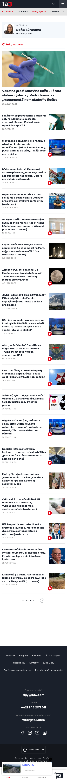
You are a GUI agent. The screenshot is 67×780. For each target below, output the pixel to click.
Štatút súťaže (53, 655)
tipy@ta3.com (33, 695)
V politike (54, 12)
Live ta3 (9, 12)
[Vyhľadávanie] (54, 4)
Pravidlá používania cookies (49, 670)
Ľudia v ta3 (48, 663)
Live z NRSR (22, 12)
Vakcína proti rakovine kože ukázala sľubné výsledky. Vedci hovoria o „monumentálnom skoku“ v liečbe (31, 95)
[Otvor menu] (63, 4)
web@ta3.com (33, 720)
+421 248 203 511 (33, 707)
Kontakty (34, 663)
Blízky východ (39, 12)
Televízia (10, 655)
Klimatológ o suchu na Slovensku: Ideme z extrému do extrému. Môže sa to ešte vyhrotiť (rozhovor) (24, 578)
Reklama (36, 655)
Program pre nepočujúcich (17, 670)
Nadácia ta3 (19, 663)
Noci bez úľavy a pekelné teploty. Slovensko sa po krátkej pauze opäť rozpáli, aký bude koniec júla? (23, 373)
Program (23, 655)
